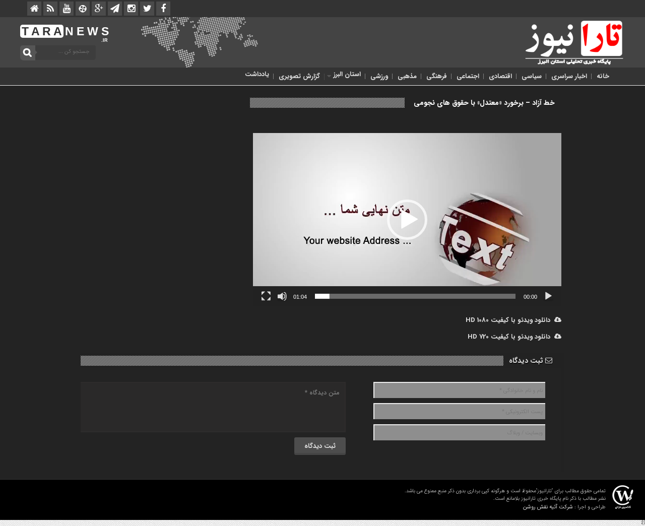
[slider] (415, 296)
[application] (407, 219)
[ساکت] (282, 296)
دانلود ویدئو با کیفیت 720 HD (511, 337)
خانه (603, 76)
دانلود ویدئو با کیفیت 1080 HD (510, 320)
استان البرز (347, 74)
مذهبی (407, 76)
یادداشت (257, 74)
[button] (407, 220)
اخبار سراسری (569, 76)
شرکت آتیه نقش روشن (548, 507)
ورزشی (379, 76)
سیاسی (532, 76)
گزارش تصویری (299, 76)
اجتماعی (468, 76)
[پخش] (548, 296)
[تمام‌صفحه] (266, 296)
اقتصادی (500, 76)
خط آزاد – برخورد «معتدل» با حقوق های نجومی (484, 103)
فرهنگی (436, 76)
